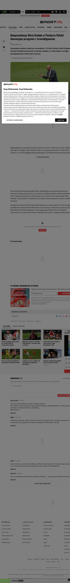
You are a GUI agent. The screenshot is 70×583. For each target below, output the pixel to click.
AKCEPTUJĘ (61, 120)
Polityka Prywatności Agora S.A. (25, 116)
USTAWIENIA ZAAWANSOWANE (14, 120)
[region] (35, 103)
